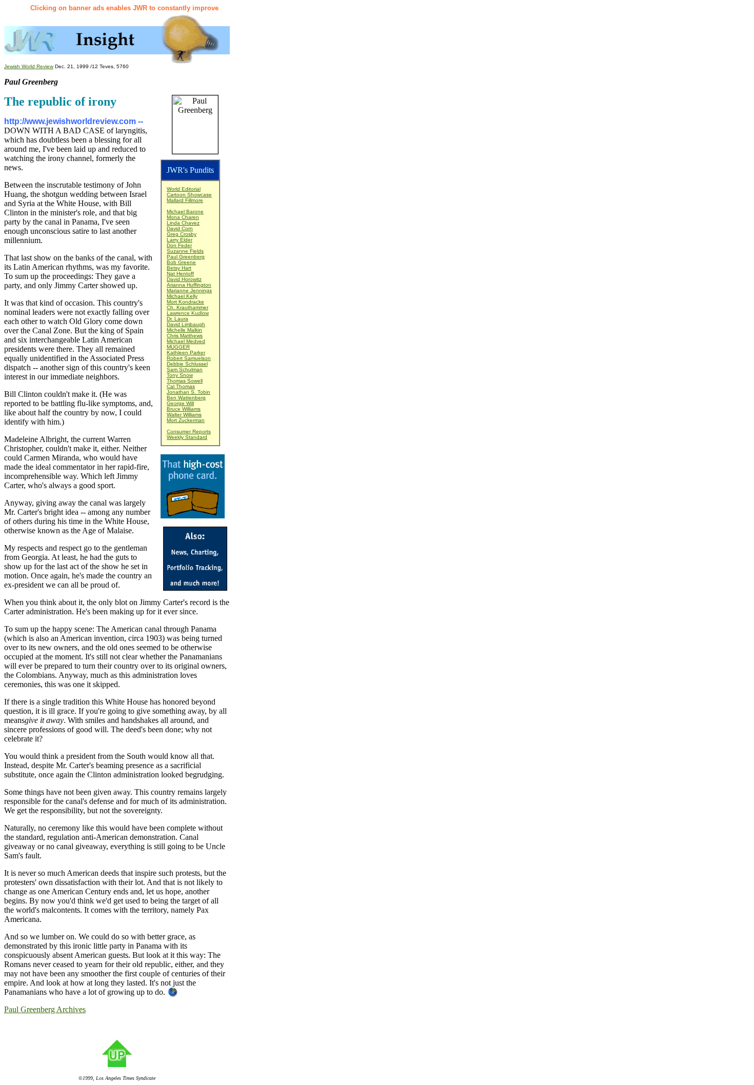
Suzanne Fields (185, 251)
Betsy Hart (179, 268)
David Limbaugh (186, 324)
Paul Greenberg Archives (45, 1009)
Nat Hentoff (180, 273)
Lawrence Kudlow (188, 313)
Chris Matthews (185, 335)
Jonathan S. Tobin (188, 392)
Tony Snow (180, 375)
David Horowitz (184, 279)
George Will (180, 403)
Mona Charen (183, 217)
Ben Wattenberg (186, 397)
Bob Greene (181, 262)
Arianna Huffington (189, 285)
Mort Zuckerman (186, 420)
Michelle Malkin (184, 330)
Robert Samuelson (189, 358)
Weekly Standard (187, 437)
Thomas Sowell (185, 381)
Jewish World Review (28, 66)
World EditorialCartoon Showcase (189, 191)
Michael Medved (186, 341)
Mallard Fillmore (185, 200)
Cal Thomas (181, 386)
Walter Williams (184, 414)
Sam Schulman (185, 369)
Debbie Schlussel (187, 364)
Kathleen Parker (186, 352)
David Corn (180, 228)
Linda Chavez (183, 223)
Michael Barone (185, 211)
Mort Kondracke (185, 302)
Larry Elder (179, 240)
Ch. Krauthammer (187, 307)
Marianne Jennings (189, 290)
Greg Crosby (181, 234)
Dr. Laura (177, 319)
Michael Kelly (182, 296)
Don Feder (179, 245)
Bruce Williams (184, 409)
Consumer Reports (189, 431)
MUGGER (178, 347)
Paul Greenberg (186, 256)
